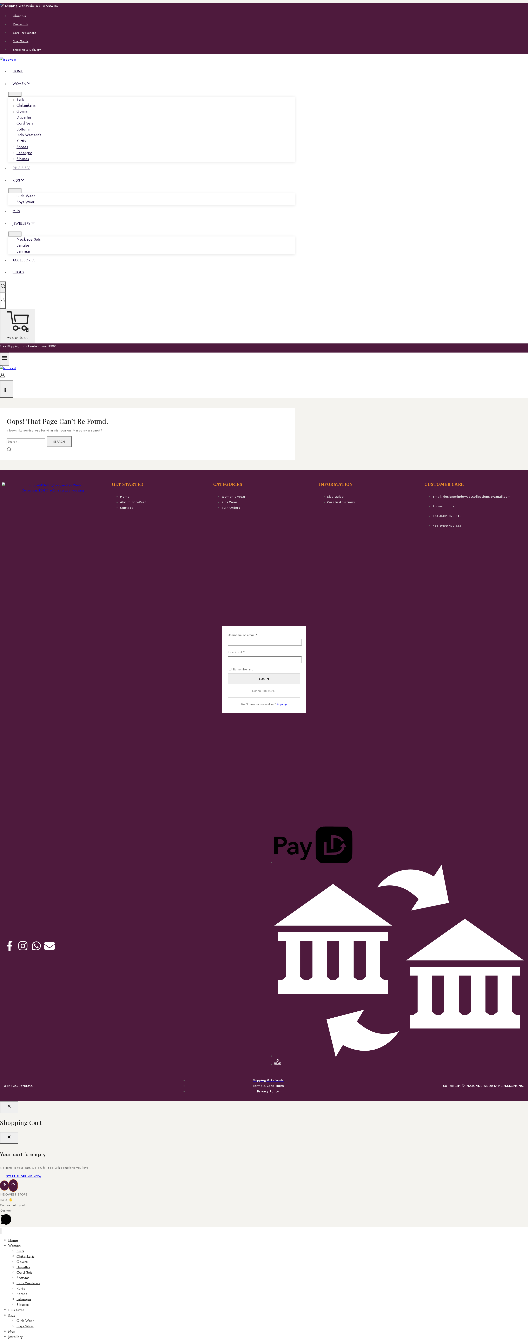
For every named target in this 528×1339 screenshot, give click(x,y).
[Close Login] (9, 1107)
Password (242, 651)
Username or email (249, 634)
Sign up (282, 704)
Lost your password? (264, 691)
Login (264, 679)
